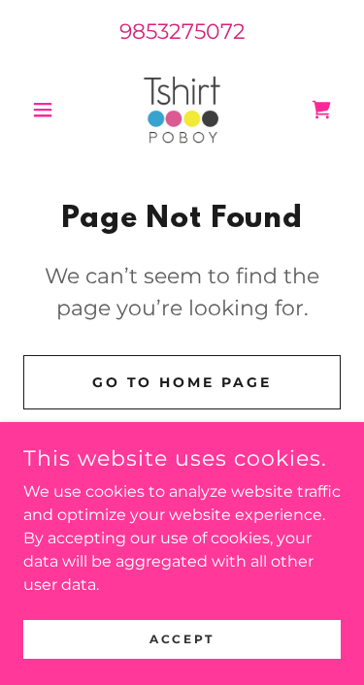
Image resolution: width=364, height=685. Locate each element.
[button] (47, 109)
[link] (181, 109)
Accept (181, 639)
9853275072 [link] (182, 31)
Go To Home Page (182, 382)
